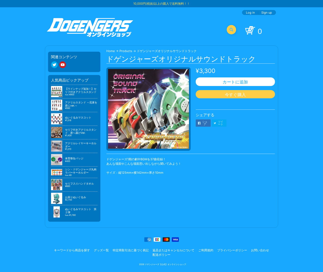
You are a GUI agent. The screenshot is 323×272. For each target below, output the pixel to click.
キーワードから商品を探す (72, 250)
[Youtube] (62, 64)
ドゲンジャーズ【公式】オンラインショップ (165, 264)
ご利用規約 (205, 250)
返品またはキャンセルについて (173, 250)
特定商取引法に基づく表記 (131, 250)
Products (125, 51)
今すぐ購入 (235, 94)
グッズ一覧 (101, 250)
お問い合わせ (260, 250)
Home (110, 51)
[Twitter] (54, 64)
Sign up (266, 12)
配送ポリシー (161, 255)
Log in (250, 12)
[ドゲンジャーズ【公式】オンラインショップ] (90, 30)
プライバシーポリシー (232, 250)
